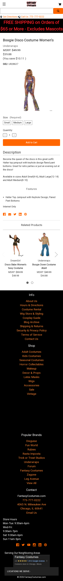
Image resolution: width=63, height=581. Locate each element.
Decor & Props (31, 372)
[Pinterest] (25, 214)
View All (31, 483)
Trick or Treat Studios (31, 457)
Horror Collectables (31, 364)
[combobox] (26, 11)
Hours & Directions (31, 305)
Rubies (31, 449)
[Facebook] (4, 214)
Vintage (31, 394)
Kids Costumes (31, 356)
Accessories (31, 385)
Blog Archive (31, 322)
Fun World (31, 445)
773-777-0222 (31, 500)
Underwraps (31, 462)
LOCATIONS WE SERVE (18, 571)
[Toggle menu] (4, 4)
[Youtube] (28, 544)
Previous (3, 254)
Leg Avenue (31, 479)
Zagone (31, 474)
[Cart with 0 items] (59, 3)
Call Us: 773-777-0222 (32, 16)
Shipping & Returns (31, 326)
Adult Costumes (31, 351)
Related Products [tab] (31, 225)
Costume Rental (31, 309)
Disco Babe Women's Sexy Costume (15, 266)
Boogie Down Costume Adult (44, 266)
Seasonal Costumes (31, 360)
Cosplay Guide (31, 318)
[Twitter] (14, 214)
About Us (31, 301)
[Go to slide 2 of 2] (32, 283)
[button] (32, 561)
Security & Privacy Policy (32, 330)
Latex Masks (31, 377)
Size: (12, 117)
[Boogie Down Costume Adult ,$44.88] (44, 245)
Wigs (31, 381)
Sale (31, 389)
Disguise (31, 441)
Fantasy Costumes (31, 470)
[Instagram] (34, 544)
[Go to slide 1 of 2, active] (27, 283)
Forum (32, 466)
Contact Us (31, 339)
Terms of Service (31, 334)
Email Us (31, 512)
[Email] (9, 214)
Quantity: (8, 130)
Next (56, 254)
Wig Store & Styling (31, 313)
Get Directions (10, 16)
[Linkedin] (20, 214)
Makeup (31, 368)
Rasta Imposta (31, 453)
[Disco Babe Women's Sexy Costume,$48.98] (15, 245)
